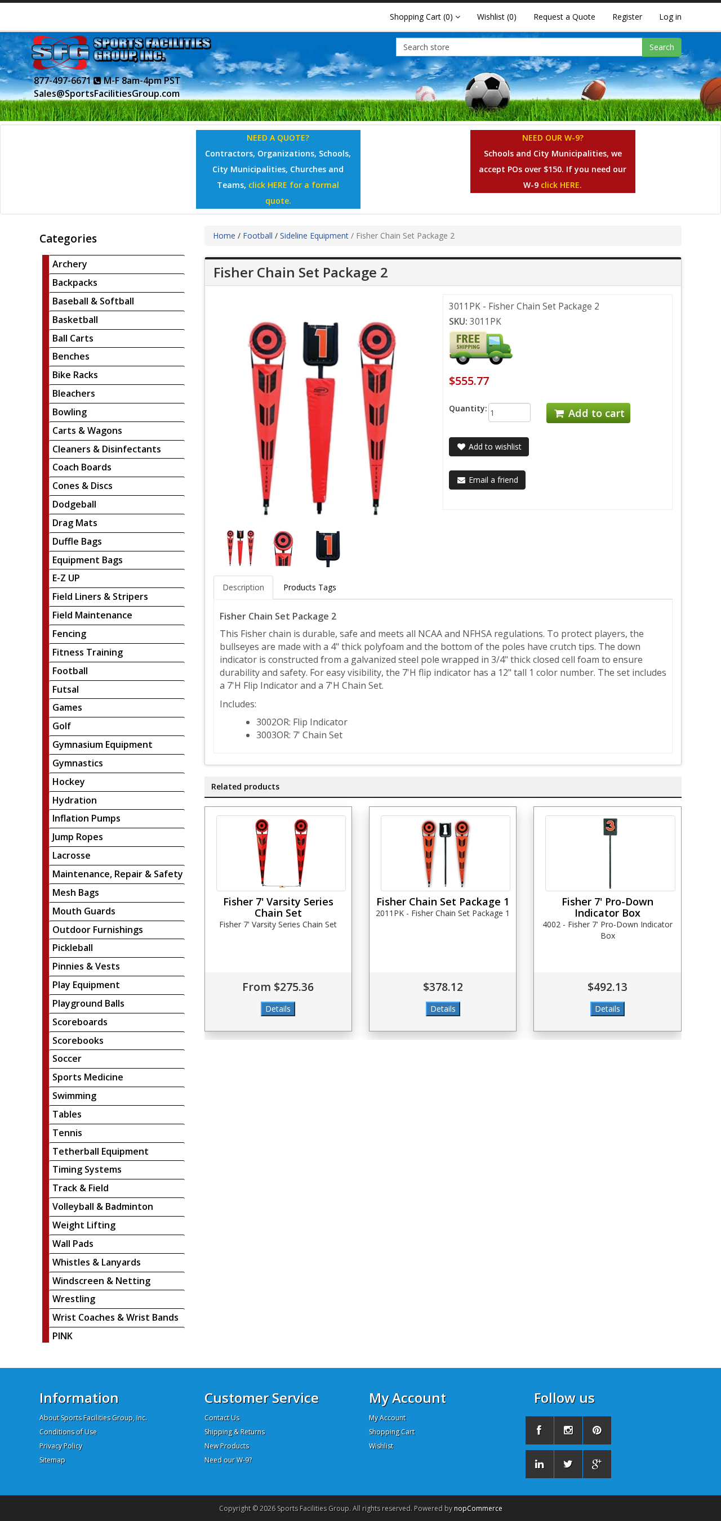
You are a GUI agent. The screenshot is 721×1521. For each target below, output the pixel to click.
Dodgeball (74, 504)
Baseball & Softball (93, 301)
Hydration (74, 800)
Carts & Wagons (87, 430)
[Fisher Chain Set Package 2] (243, 546)
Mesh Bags (75, 892)
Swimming (74, 1095)
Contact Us (221, 1418)
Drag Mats (74, 523)
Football (70, 671)
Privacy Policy (60, 1446)
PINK (62, 1336)
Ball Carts (73, 338)
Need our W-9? (228, 1460)
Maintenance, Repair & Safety (117, 874)
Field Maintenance (92, 615)
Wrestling (73, 1299)
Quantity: (460, 408)
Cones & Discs (82, 485)
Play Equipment (86, 985)
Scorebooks (78, 1040)
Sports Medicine (87, 1077)
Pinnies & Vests (86, 966)
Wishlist (381, 1446)
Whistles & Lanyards (96, 1262)
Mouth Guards (83, 911)
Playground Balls (88, 1003)
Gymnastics (77, 763)
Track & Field (80, 1188)
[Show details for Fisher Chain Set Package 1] (446, 853)
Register (627, 16)
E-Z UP (66, 578)
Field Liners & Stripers (100, 596)
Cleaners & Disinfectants (106, 449)
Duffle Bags (77, 541)
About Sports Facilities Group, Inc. (93, 1418)
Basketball (75, 319)
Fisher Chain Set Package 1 (442, 901)
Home (224, 235)
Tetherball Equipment (100, 1151)
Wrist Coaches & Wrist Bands (115, 1317)
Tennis (67, 1133)
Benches (71, 356)
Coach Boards (82, 467)
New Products (226, 1446)
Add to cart (595, 413)
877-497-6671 (64, 80)
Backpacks (74, 282)
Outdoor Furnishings (97, 929)
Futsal (65, 689)
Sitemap (52, 1460)
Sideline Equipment (314, 235)
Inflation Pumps (86, 818)
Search (661, 47)
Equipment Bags (87, 560)
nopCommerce (478, 1508)
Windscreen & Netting (101, 1281)
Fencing (69, 633)
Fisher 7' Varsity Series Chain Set (278, 907)
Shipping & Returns (234, 1432)
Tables (67, 1114)
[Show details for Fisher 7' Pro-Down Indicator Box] (610, 853)
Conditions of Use (68, 1432)
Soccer (67, 1058)
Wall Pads (73, 1243)
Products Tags (309, 587)
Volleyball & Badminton (102, 1206)
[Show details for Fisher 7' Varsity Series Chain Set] (281, 853)
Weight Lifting (83, 1225)
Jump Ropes (77, 837)
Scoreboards (80, 1022)
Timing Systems (87, 1169)
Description (243, 587)
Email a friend (492, 479)
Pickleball (72, 947)
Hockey (68, 781)
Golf (61, 726)
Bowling (69, 412)
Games (67, 707)
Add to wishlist (494, 446)
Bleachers (73, 393)
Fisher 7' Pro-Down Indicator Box (607, 907)
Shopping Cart (392, 1432)
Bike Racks (75, 375)
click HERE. (561, 185)
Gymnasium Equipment (102, 744)
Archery (69, 264)
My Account (387, 1418)
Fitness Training (87, 652)
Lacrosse (71, 855)
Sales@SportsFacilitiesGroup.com (107, 93)
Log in (670, 16)
